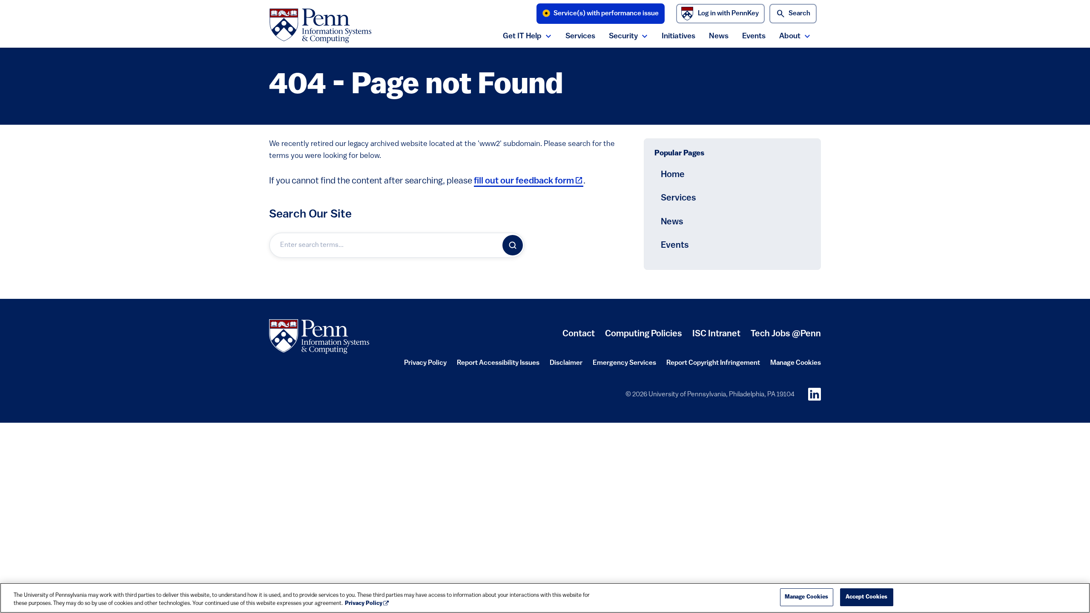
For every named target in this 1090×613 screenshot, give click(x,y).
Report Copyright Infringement (713, 366)
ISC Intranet (716, 337)
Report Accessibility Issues (498, 366)
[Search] (512, 245)
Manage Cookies (795, 363)
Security (623, 36)
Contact (578, 333)
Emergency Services (624, 366)
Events (754, 36)
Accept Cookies (867, 597)
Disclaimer (566, 366)
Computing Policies (643, 337)
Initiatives (678, 36)
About (789, 36)
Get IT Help (522, 36)
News (719, 36)
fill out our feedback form (528, 181)
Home (673, 174)
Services (580, 36)
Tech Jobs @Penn (786, 333)
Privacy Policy (425, 366)
